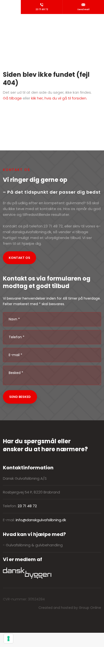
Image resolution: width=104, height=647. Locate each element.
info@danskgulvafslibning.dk (41, 519)
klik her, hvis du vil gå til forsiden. (59, 98)
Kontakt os (19, 257)
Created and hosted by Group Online (69, 607)
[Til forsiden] (52, 24)
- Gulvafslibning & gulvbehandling (33, 545)
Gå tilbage (12, 98)
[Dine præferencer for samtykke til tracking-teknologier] (8, 638)
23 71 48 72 (27, 505)
